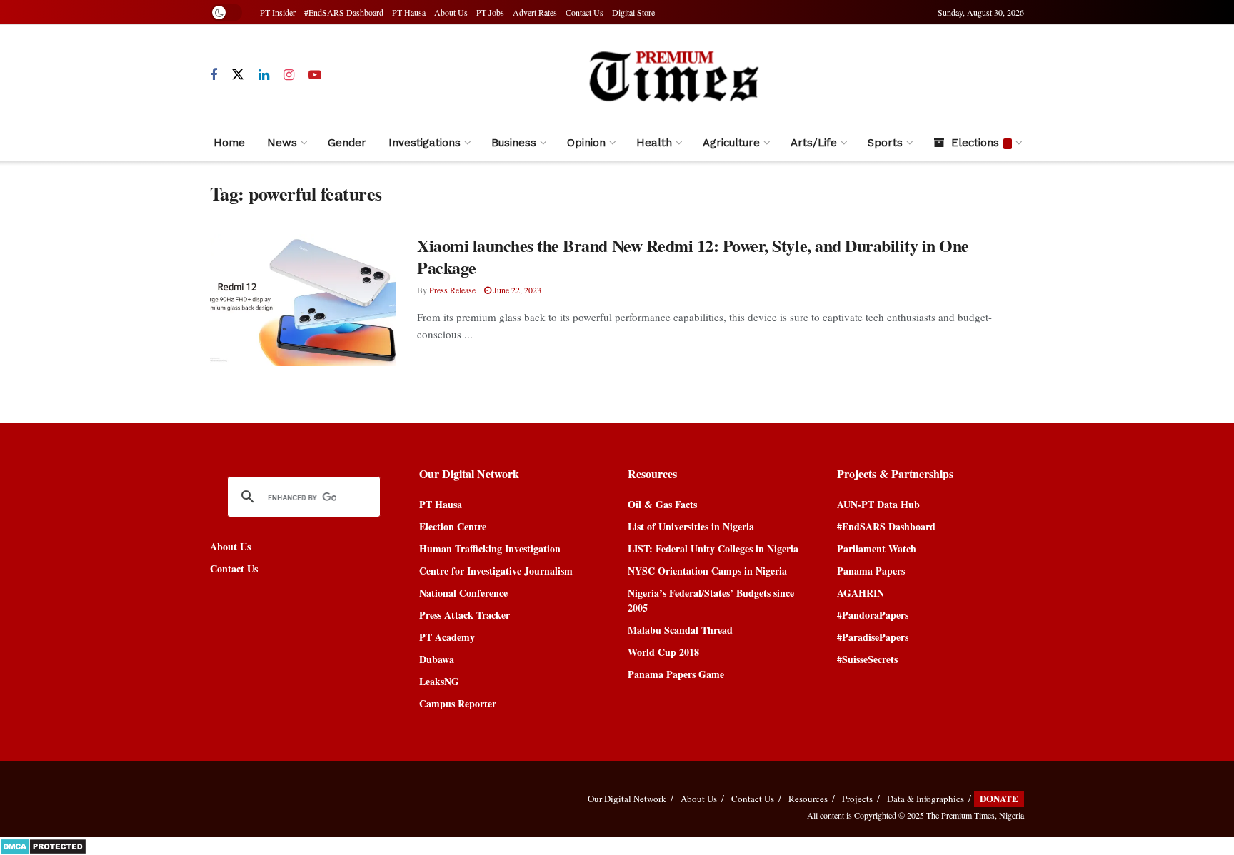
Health (654, 142)
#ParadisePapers (872, 636)
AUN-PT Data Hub (878, 504)
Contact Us (584, 12)
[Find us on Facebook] (213, 75)
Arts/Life (814, 142)
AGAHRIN (860, 592)
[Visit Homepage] (673, 75)
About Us (451, 12)
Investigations (424, 142)
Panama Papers (871, 570)
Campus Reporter (457, 703)
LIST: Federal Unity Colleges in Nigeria (713, 548)
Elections (975, 142)
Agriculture (731, 142)
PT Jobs (490, 12)
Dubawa (436, 659)
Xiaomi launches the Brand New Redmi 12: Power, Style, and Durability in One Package (693, 256)
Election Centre (452, 526)
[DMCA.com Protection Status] (43, 844)
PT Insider (278, 12)
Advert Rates (535, 12)
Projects (857, 798)
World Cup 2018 (663, 651)
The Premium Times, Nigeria (975, 815)
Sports (885, 142)
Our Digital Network (627, 798)
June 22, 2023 (516, 289)
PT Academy (447, 636)
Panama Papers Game (676, 674)
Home (229, 142)
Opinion (586, 142)
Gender (347, 142)
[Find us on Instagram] (289, 75)
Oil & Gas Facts (662, 504)
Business (513, 142)
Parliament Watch (876, 548)
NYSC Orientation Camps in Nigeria (707, 570)
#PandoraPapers (872, 614)
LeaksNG (439, 681)
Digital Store (633, 12)
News (282, 142)
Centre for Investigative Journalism (496, 570)
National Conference (463, 592)
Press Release (452, 289)
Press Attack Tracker (464, 614)
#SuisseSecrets (867, 659)
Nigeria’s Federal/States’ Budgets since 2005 (711, 600)
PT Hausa (409, 12)
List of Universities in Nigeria (691, 526)
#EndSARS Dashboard (343, 12)
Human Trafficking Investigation (490, 548)
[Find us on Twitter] (237, 75)
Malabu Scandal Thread (680, 629)
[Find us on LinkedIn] (264, 75)
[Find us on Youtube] (314, 75)
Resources (808, 798)
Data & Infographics (925, 798)
